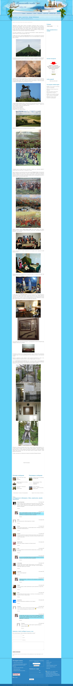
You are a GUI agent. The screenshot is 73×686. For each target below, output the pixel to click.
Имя (23, 635)
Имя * (40, 670)
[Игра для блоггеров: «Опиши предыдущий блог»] (30, 483)
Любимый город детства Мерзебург (38, 477)
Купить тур (46, 13)
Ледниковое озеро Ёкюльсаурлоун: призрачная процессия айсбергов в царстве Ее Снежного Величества (20, 665)
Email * (40, 672)
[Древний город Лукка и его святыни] (14, 483)
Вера (24, 631)
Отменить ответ (29, 631)
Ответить (18, 508)
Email (24, 637)
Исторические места (28, 18)
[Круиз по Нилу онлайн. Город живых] (14, 479)
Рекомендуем (48, 663)
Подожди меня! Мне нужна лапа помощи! (19, 670)
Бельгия (19, 22)
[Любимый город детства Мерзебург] (30, 479)
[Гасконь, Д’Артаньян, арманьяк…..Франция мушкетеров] (30, 488)
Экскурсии (40, 13)
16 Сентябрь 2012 (16, 18)
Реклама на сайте (48, 662)
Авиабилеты (29, 13)
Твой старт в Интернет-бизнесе (50, 666)
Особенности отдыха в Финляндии (18, 667)
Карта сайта (48, 668)
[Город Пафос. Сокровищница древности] (14, 488)
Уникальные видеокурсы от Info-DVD (51, 665)
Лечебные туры (52, 13)
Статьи (16, 22)
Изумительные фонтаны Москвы (18, 662)
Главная (23, 13)
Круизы (58, 13)
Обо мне (47, 660)
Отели (35, 13)
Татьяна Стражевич (52, 86)
